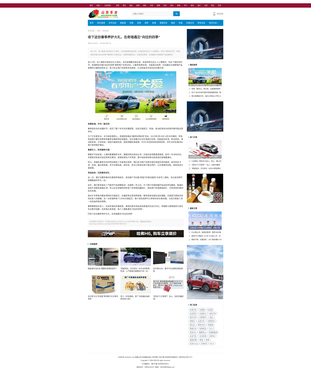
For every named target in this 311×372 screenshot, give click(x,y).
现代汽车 (193, 317)
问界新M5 (211, 321)
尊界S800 (201, 325)
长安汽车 (193, 336)
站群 (98, 5)
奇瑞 (207, 340)
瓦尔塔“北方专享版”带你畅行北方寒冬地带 (103, 297)
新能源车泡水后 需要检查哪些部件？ (102, 268)
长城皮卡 (202, 313)
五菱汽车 (201, 321)
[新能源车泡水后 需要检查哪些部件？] (103, 257)
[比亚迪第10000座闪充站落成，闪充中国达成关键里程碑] (205, 220)
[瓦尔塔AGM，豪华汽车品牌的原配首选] (168, 257)
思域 (201, 340)
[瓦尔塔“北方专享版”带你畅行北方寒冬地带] (103, 284)
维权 (173, 23)
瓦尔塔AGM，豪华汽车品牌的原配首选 (168, 269)
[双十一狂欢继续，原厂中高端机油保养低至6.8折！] (135, 284)
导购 (131, 23)
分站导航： (108, 5)
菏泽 (219, 5)
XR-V (212, 344)
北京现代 (193, 313)
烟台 (131, 5)
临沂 (199, 5)
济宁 (185, 5)
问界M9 (204, 344)
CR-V (211, 329)
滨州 (165, 5)
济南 (117, 5)
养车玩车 (201, 23)
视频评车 (163, 23)
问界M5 (212, 336)
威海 (137, 5)
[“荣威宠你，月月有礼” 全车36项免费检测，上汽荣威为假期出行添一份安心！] (135, 257)
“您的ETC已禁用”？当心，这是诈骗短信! (168, 297)
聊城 (178, 5)
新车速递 (101, 23)
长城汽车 (193, 310)
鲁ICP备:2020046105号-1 (160, 364)
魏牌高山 (202, 332)
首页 (91, 5)
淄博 (158, 5)
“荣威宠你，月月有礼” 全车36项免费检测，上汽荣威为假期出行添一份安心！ (135, 269)
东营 (151, 5)
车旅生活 (190, 23)
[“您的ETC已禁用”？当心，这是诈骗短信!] (168, 284)
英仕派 (192, 325)
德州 (171, 5)
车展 (180, 23)
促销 (154, 23)
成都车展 (193, 340)
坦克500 (193, 332)
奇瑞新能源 (213, 332)
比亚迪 (210, 310)
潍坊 (144, 5)
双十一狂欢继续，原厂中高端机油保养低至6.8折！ (135, 297)
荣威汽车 (193, 329)
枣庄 (212, 5)
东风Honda (194, 344)
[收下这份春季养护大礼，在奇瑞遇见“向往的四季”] (205, 77)
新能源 (123, 23)
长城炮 (202, 310)
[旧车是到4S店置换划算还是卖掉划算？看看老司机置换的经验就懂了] (205, 149)
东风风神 (202, 336)
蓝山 (211, 317)
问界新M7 (203, 317)
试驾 (139, 23)
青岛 (124, 5)
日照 (205, 5)
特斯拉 (192, 321)
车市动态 (112, 23)
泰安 (192, 5)
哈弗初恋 (202, 329)
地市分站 (213, 23)
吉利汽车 (212, 313)
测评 (146, 23)
